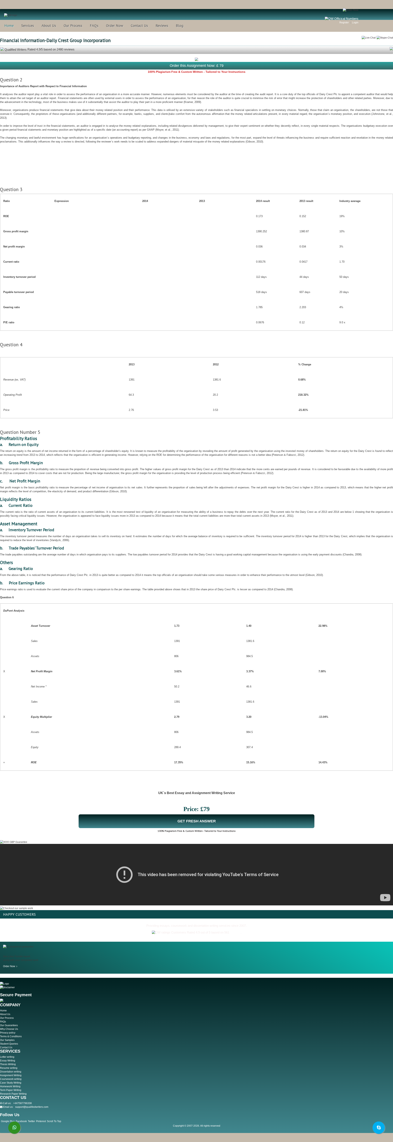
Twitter (31, 1121)
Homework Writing (10, 1086)
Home (9, 25)
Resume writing (8, 1068)
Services (27, 25)
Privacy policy (7, 1032)
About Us (49, 25)
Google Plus (8, 1121)
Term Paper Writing (10, 1090)
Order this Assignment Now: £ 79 (197, 66)
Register (344, 22)
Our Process (73, 25)
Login (355, 22)
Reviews (162, 25)
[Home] (10, 15)
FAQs (94, 25)
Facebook (21, 1121)
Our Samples (7, 1040)
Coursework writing (10, 1079)
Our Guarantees (9, 1025)
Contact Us (139, 25)
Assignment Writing (10, 1075)
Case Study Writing (10, 1082)
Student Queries (9, 1043)
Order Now (114, 25)
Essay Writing (7, 1060)
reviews (235, 932)
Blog (179, 25)
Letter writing (7, 1056)
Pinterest (41, 1121)
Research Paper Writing (13, 1093)
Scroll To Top (54, 1121)
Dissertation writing (10, 1071)
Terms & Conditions (11, 1036)
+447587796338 (22, 1103)
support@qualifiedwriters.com (31, 1107)
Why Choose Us (9, 1029)
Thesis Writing (8, 1064)
